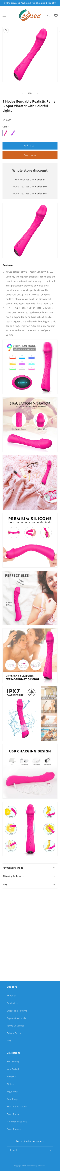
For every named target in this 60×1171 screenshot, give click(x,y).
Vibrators (11, 1076)
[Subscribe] (49, 1150)
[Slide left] (22, 93)
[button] (4, 15)
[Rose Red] (5, 133)
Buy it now (30, 155)
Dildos (10, 1084)
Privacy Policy (14, 1033)
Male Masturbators (17, 1121)
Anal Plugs (12, 1098)
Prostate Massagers (17, 1106)
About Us (12, 995)
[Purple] (13, 133)
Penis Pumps (14, 1129)
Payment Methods (16, 1018)
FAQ (9, 1040)
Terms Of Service (15, 1025)
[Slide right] (37, 93)
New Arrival (13, 1069)
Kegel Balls (13, 1091)
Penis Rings (13, 1114)
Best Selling (13, 1061)
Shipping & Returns (17, 1010)
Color (5, 126)
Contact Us (12, 1003)
